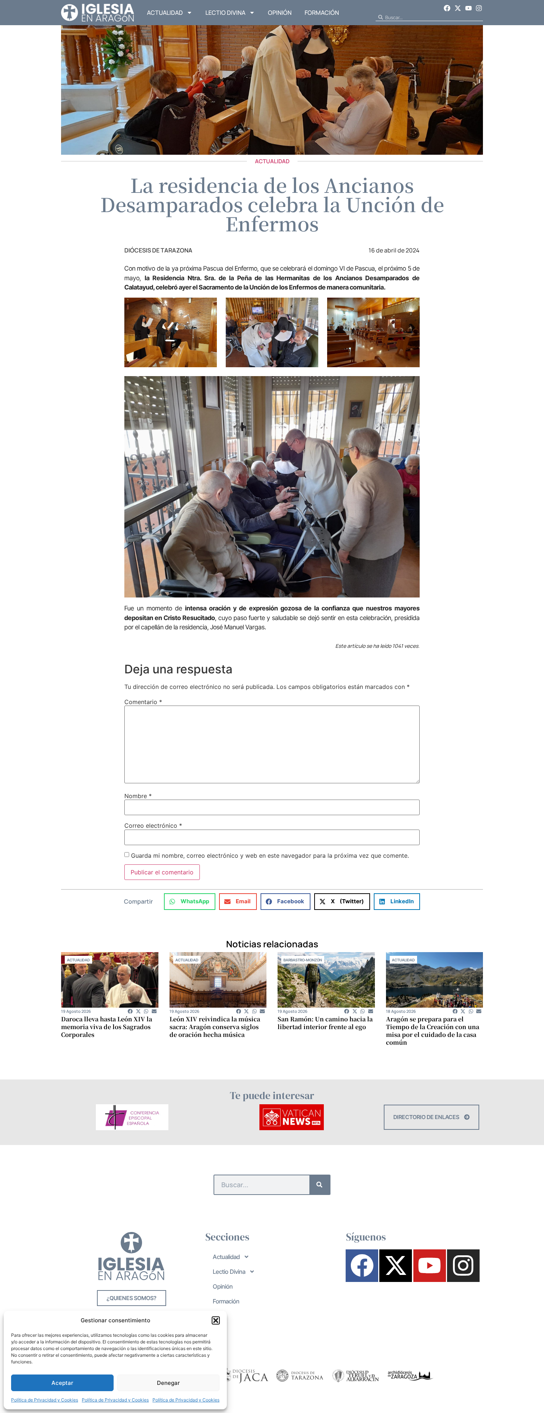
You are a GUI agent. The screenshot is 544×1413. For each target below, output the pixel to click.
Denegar (168, 1382)
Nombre (138, 796)
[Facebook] (447, 8)
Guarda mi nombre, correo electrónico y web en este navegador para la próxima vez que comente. (270, 855)
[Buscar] (319, 1184)
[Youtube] (468, 8)
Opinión (280, 13)
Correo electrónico (153, 825)
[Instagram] (479, 8)
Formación (322, 13)
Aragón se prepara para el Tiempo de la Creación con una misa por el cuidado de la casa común (432, 1031)
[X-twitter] (458, 8)
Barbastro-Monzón (302, 960)
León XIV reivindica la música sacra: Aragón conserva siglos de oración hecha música (214, 1027)
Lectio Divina (225, 13)
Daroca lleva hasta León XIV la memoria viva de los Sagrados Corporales (106, 1027)
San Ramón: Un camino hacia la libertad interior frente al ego (325, 1023)
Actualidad (165, 13)
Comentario (143, 702)
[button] (215, 1320)
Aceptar (62, 1382)
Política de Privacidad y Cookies (44, 1400)
